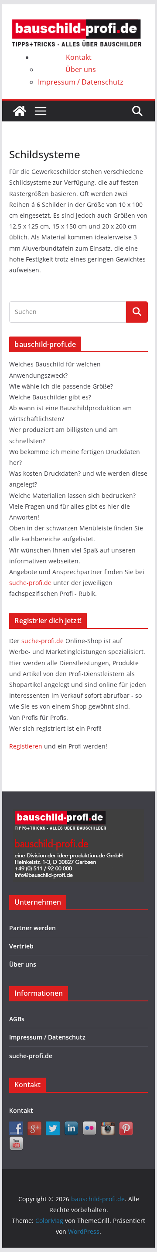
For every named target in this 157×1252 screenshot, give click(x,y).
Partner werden (32, 928)
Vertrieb (21, 946)
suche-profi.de (31, 583)
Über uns (80, 69)
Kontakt (79, 57)
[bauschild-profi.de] (19, 111)
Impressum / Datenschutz (80, 82)
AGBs (16, 1019)
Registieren (26, 746)
